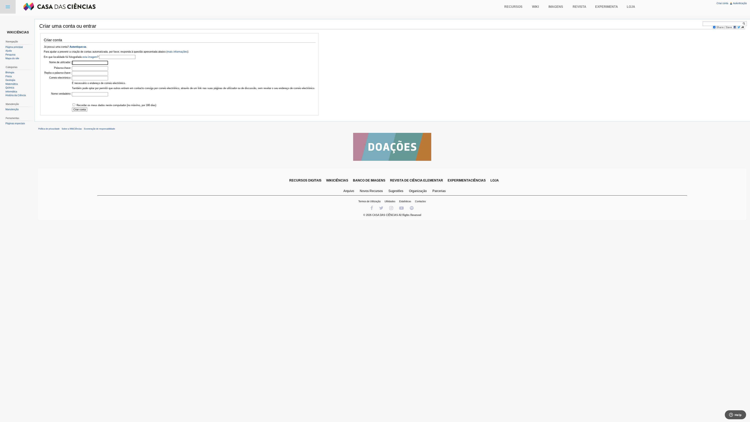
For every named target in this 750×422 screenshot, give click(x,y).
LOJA (494, 180)
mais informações (177, 51)
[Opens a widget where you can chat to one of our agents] (735, 415)
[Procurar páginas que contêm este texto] (744, 23)
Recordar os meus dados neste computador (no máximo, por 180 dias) (116, 105)
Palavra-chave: (62, 67)
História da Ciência (15, 95)
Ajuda (8, 50)
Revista (579, 6)
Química (9, 87)
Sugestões (395, 191)
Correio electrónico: (60, 77)
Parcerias (439, 191)
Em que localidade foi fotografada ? (71, 56)
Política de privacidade (49, 129)
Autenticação (740, 3)
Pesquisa (10, 54)
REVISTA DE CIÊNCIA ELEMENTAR (416, 180)
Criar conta (722, 3)
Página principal (14, 47)
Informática (11, 91)
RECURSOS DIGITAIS (305, 180)
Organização (418, 191)
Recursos (513, 6)
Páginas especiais (15, 123)
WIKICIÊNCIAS (337, 180)
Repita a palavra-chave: (57, 72)
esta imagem (89, 56)
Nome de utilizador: (60, 62)
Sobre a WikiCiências (72, 129)
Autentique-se (78, 46)
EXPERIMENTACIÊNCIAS (467, 180)
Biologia (9, 72)
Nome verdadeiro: (61, 93)
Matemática (11, 84)
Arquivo (348, 191)
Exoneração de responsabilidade (99, 129)
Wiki (535, 6)
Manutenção (12, 109)
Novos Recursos (371, 191)
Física (8, 76)
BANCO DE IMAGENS (369, 180)
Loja (631, 6)
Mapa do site (12, 58)
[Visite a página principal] (17, 31)
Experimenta (606, 6)
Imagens (555, 6)
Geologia (10, 80)
